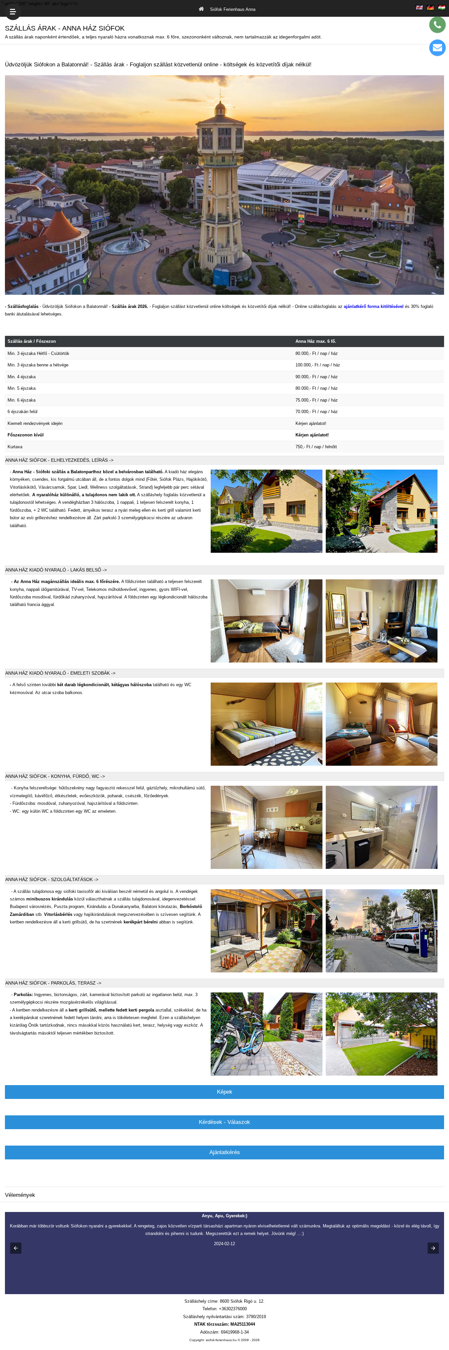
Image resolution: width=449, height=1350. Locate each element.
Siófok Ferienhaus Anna (232, 9)
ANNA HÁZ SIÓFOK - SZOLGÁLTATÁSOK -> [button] (51, 879)
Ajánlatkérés (224, 1152)
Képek (224, 1092)
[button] (15, 1248)
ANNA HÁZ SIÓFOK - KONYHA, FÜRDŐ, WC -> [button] (55, 776)
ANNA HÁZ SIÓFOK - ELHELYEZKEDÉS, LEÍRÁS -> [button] (59, 460)
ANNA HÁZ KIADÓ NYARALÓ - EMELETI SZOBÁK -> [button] (60, 673)
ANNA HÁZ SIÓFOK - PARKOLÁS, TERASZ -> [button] (53, 983)
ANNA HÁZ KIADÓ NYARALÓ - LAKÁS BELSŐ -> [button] (56, 569)
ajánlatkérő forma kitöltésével (374, 306)
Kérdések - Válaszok (224, 1122)
